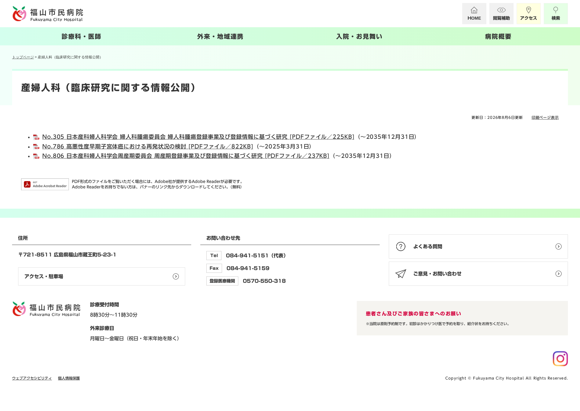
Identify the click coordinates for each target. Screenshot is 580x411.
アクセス (528, 18)
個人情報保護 (69, 378)
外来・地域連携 (220, 36)
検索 (556, 18)
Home (474, 18)
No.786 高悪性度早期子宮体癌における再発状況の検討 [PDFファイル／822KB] (147, 146)
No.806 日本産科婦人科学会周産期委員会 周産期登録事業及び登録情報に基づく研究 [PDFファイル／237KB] (186, 155)
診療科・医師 (82, 36)
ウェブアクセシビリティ (32, 378)
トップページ (23, 57)
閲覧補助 (501, 18)
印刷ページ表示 (545, 117)
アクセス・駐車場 (43, 276)
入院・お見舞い (359, 36)
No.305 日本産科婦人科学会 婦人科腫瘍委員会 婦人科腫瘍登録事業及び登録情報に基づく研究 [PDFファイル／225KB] (198, 136)
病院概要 (498, 36)
